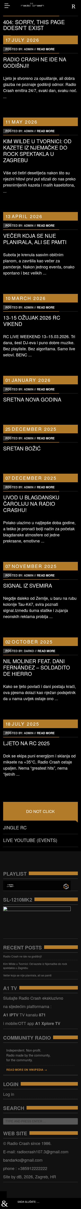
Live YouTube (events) (30, 840)
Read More (46, 49)
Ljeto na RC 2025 (26, 743)
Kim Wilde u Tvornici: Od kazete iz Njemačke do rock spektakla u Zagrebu (37, 150)
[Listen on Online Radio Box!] (66, 886)
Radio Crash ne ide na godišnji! (34, 62)
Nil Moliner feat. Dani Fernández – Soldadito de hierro (36, 667)
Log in (8, 1094)
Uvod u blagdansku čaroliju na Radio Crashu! (31, 504)
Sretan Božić (22, 448)
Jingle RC (15, 827)
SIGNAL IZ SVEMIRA (27, 585)
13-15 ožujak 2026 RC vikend (31, 321)
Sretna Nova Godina (32, 399)
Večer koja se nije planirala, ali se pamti (34, 239)
